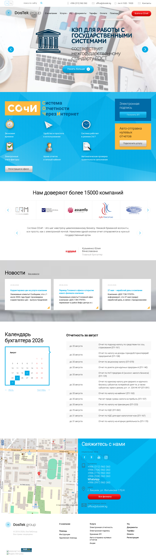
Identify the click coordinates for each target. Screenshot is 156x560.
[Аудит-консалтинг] (106, 210)
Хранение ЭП (96, 534)
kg (11, 3)
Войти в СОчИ (141, 13)
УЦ (70, 13)
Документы (80, 13)
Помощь (114, 13)
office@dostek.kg (103, 3)
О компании (51, 13)
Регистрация (133, 537)
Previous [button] (11, 49)
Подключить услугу (132, 143)
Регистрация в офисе (18, 169)
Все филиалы (105, 496)
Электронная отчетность (101, 527)
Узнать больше (76, 68)
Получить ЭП (133, 114)
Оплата (103, 13)
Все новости (33, 274)
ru (7, 3)
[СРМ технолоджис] (22, 209)
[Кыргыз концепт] (134, 210)
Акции (92, 543)
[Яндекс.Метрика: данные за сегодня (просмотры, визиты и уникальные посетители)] (15, 554)
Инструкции (64, 534)
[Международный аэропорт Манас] (50, 210)
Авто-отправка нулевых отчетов (100, 538)
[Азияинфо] (78, 208)
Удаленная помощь (68, 538)
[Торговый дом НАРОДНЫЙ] (71, 251)
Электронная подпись (100, 531)
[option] (22, 210)
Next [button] (145, 49)
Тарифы (93, 13)
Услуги (63, 13)
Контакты (146, 3)
